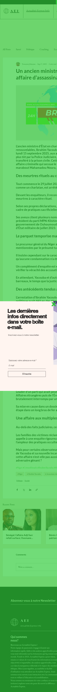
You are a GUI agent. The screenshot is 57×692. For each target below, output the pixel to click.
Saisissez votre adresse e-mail (22, 360)
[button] (53, 304)
